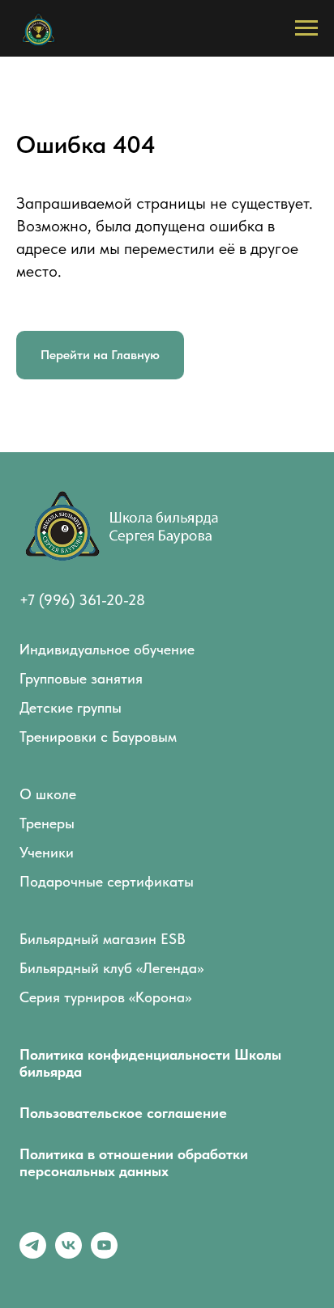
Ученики (46, 852)
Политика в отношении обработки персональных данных (133, 1162)
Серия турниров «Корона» (105, 996)
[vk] (68, 1254)
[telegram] (32, 1254)
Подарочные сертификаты (106, 881)
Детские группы (70, 707)
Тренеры (47, 823)
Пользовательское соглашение (123, 1112)
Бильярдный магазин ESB (102, 938)
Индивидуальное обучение (107, 649)
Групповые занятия (81, 678)
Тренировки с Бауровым (98, 736)
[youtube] (104, 1254)
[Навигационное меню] (306, 28)
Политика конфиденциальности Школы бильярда (150, 1063)
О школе (47, 793)
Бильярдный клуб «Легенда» (111, 967)
